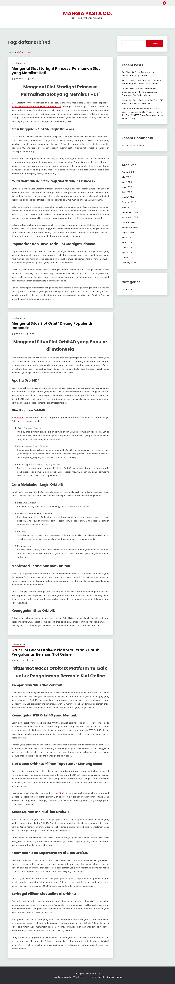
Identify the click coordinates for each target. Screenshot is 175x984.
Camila (33, 79)
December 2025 (130, 212)
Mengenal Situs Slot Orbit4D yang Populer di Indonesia (52, 325)
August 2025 (128, 232)
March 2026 (128, 197)
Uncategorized (18, 63)
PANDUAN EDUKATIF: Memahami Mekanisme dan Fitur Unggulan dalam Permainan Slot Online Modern (140, 92)
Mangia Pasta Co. (87, 13)
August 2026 (128, 172)
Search (155, 43)
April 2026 (127, 192)
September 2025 (130, 227)
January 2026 (128, 207)
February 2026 (129, 202)
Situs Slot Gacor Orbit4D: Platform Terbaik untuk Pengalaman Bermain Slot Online (55, 652)
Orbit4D (63, 793)
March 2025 (128, 257)
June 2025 (127, 242)
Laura (31, 333)
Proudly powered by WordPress (69, 977)
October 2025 (128, 222)
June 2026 (127, 182)
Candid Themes (114, 977)
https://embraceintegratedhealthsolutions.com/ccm (36, 106)
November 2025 (130, 217)
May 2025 (127, 247)
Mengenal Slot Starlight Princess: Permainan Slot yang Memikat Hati (56, 70)
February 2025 (129, 262)
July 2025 (126, 237)
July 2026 (126, 177)
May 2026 (127, 187)
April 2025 (127, 252)
